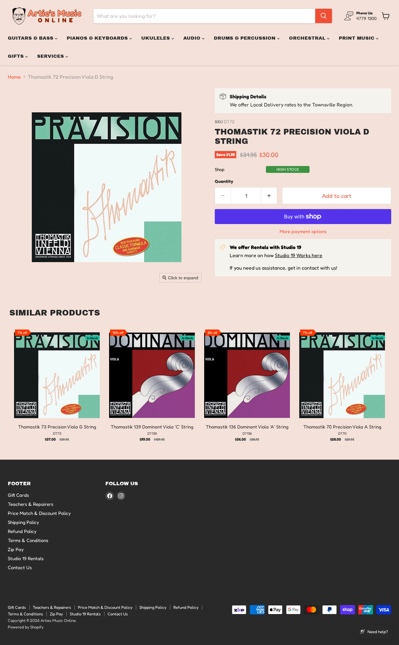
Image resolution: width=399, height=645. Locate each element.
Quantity (224, 181)
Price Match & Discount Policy (39, 513)
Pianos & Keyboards (98, 38)
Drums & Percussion (245, 38)
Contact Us (20, 567)
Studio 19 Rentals (26, 558)
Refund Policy (22, 531)
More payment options (303, 231)
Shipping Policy (23, 522)
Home (14, 77)
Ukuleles (156, 38)
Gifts (16, 56)
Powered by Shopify (26, 626)
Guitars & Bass (31, 38)
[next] (383, 386)
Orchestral (308, 38)
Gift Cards (18, 495)
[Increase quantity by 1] (269, 195)
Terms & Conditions (28, 540)
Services (51, 56)
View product (57, 381)
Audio (192, 38)
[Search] (323, 16)
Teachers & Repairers (30, 504)
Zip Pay (16, 549)
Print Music (357, 38)
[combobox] (204, 16)
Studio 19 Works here (298, 255)
